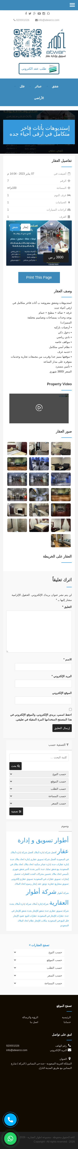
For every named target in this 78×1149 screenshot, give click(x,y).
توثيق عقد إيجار (39, 883)
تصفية (15, 811)
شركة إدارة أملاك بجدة (20, 904)
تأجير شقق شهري (20, 869)
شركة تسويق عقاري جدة (57, 910)
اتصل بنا (34, 1022)
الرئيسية (66, 1017)
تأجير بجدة (35, 869)
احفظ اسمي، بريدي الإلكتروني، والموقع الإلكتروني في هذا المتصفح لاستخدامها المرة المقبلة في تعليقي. (41, 717)
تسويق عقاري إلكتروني (22, 879)
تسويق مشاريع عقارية (58, 883)
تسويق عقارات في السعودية (47, 879)
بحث (14, 766)
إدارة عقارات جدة (60, 864)
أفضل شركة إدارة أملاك (45, 852)
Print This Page (39, 277)
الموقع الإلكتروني (62, 692)
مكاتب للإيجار (41, 920)
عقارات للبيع (31, 916)
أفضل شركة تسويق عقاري (43, 859)
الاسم (67, 659)
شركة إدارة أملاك (40, 904)
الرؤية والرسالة (30, 1017)
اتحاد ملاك (28, 864)
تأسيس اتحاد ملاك (60, 874)
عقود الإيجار (18, 916)
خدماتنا (67, 1022)
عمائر (38, 86)
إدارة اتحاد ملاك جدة (20, 859)
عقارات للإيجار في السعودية (51, 916)
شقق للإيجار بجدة (35, 910)
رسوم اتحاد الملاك (23, 883)
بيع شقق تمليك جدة (50, 869)
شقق (55, 86)
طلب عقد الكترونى (33, 68)
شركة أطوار (63, 893)
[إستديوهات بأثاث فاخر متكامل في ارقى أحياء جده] (61, 448)
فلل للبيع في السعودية (58, 920)
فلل (22, 86)
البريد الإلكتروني (62, 676)
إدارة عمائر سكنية (42, 864)
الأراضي (39, 98)
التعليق (67, 606)
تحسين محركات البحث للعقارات (36, 874)
